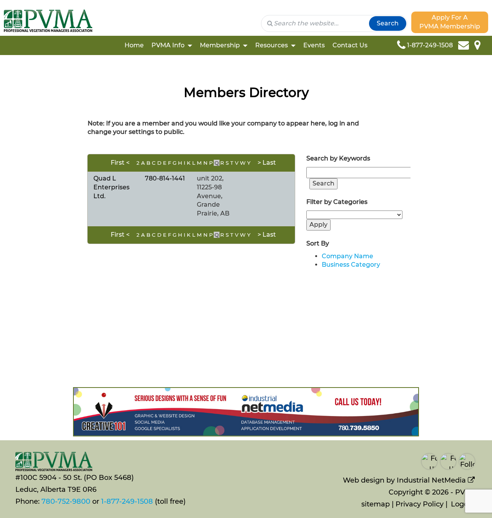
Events (314, 45)
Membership (220, 45)
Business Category (351, 264)
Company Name (347, 256)
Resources (271, 45)
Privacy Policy (420, 504)
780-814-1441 (165, 178)
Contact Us (349, 45)
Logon (462, 504)
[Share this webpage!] (486, 45)
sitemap (375, 504)
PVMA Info (167, 45)
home (134, 45)
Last (269, 162)
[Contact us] (466, 45)
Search (388, 23)
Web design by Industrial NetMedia (404, 480)
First (118, 162)
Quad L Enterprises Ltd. (111, 187)
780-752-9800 (66, 501)
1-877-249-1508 (127, 501)
